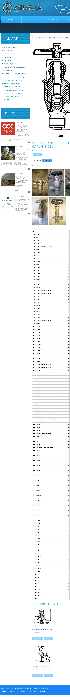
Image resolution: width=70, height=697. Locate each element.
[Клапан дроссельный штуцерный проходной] (42, 609)
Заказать (38, 154)
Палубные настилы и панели (14, 90)
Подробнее (37, 638)
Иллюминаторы (9, 57)
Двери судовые (9, 54)
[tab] (37, 160)
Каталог (31, 19)
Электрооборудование (12, 83)
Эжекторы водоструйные (13, 80)
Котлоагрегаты (9, 60)
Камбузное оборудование (13, 93)
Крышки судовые (10, 64)
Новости (11, 113)
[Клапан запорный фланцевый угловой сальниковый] (42, 646)
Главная (11, 19)
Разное (6, 100)
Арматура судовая (10, 47)
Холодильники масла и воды (14, 77)
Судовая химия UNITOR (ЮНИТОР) (15, 73)
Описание (37, 160)
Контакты (42, 691)
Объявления (32, 691)
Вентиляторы (9, 50)
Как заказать (52, 19)
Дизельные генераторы (12, 87)
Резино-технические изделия (14, 67)
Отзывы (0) (46, 160)
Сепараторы (8, 70)
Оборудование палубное (13, 96)
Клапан (51, 37)
